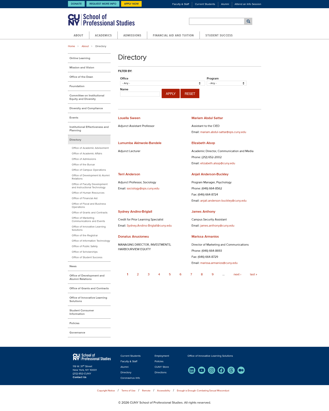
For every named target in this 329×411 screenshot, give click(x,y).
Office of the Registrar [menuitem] (85, 235)
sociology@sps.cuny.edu (143, 188)
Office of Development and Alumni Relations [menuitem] (87, 277)
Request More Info (102, 3)
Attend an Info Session (248, 4)
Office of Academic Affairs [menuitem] (87, 153)
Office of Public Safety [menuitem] (85, 246)
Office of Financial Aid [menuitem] (84, 198)
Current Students (205, 4)
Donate (76, 3)
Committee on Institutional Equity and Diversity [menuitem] (86, 97)
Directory (126, 372)
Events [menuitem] (73, 117)
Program (213, 78)
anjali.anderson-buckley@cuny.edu (223, 200)
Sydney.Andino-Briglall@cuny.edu (149, 225)
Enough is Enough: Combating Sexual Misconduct (203, 390)
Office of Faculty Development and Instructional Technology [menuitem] (90, 186)
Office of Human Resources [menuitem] (88, 192)
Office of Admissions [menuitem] (84, 159)
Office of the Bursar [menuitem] (83, 164)
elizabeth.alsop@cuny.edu (217, 163)
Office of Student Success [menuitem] (87, 257)
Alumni (225, 4)
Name (124, 89)
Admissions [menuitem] (132, 35)
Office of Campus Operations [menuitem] (89, 169)
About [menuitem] (79, 35)
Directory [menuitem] (75, 139)
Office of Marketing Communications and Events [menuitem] (88, 219)
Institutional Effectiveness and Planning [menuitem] (89, 128)
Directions (161, 372)
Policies (159, 361)
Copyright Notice (106, 390)
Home (71, 46)
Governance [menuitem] (77, 332)
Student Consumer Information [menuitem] (81, 312)
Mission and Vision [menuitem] (81, 67)
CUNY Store (162, 366)
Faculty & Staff (180, 4)
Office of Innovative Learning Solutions (210, 355)
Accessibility (163, 390)
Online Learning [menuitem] (79, 58)
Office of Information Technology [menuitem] (91, 240)
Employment (162, 355)
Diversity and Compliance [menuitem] (86, 108)
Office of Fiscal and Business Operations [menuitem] (89, 205)
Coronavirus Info (130, 378)
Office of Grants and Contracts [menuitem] (90, 212)
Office (124, 78)
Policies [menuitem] (74, 323)
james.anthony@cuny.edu (217, 225)
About (85, 46)
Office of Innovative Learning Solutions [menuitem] (89, 228)
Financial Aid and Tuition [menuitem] (173, 35)
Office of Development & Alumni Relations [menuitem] (91, 177)
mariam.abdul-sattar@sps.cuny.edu (223, 132)
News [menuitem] (73, 266)
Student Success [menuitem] (219, 35)
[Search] (248, 21)
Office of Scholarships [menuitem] (85, 251)
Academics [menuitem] (103, 35)
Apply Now (131, 3)
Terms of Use (128, 390)
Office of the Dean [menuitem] (81, 76)
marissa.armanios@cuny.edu (219, 262)
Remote (146, 390)
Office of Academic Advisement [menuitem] (90, 148)
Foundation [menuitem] (77, 86)
